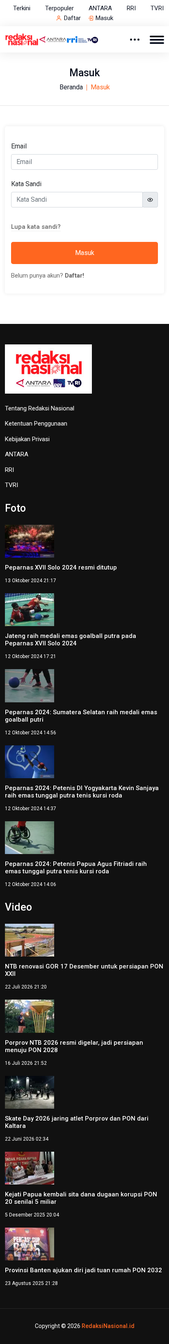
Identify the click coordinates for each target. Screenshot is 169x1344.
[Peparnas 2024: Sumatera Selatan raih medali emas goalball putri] (29, 685)
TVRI (157, 8)
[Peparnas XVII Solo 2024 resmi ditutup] (29, 540)
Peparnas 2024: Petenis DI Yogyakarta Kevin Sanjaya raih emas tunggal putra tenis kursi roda (82, 791)
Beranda (71, 87)
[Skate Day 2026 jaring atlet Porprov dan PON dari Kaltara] (29, 1092)
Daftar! (74, 275)
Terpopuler (59, 8)
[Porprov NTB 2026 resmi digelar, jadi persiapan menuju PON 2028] (29, 1016)
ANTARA (100, 8)
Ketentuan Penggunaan (36, 423)
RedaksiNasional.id (108, 1326)
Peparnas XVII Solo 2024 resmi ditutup (61, 567)
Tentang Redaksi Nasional (39, 408)
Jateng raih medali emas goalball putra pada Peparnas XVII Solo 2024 (70, 639)
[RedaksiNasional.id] (48, 374)
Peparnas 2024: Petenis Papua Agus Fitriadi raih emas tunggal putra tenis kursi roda (76, 867)
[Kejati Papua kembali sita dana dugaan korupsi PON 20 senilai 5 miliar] (29, 1167)
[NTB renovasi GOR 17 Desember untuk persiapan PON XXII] (29, 940)
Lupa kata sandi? (36, 226)
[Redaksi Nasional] (52, 39)
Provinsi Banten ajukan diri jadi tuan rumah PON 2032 (83, 1270)
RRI (131, 8)
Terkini (21, 8)
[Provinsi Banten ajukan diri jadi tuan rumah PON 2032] (29, 1244)
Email (19, 146)
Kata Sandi (26, 184)
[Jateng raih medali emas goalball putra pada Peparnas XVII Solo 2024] (29, 609)
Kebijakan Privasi (27, 439)
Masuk (104, 18)
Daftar (72, 18)
